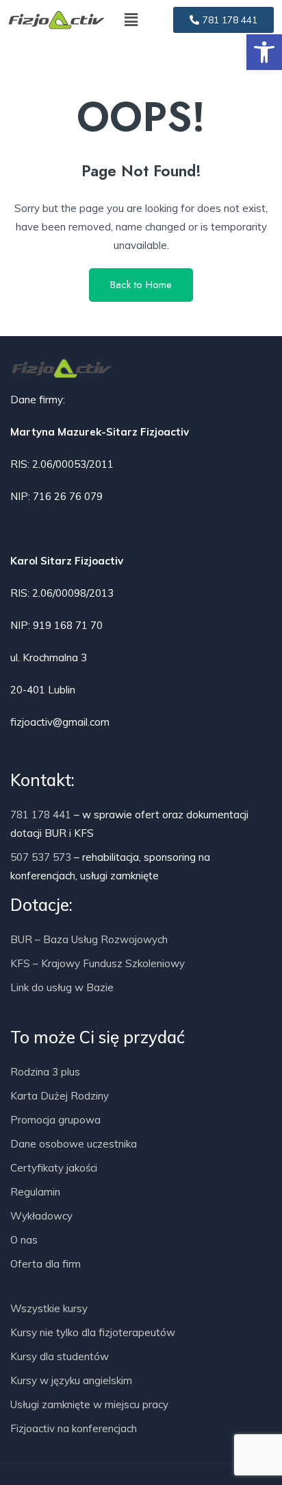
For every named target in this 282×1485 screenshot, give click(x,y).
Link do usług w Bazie (62, 987)
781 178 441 (40, 814)
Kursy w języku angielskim (71, 1380)
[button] (264, 52)
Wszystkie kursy (49, 1308)
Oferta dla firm (45, 1263)
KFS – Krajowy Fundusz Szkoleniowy (97, 963)
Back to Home (141, 284)
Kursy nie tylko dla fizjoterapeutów (92, 1332)
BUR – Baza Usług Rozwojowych (89, 939)
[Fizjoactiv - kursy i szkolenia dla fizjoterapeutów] (56, 20)
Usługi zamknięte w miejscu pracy (89, 1404)
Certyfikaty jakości (53, 1167)
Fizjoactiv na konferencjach (73, 1428)
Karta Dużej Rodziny (59, 1095)
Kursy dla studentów (59, 1356)
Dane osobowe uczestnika (73, 1143)
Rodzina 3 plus (45, 1071)
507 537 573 (40, 857)
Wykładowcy (41, 1215)
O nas (24, 1239)
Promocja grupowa (55, 1119)
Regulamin (35, 1191)
